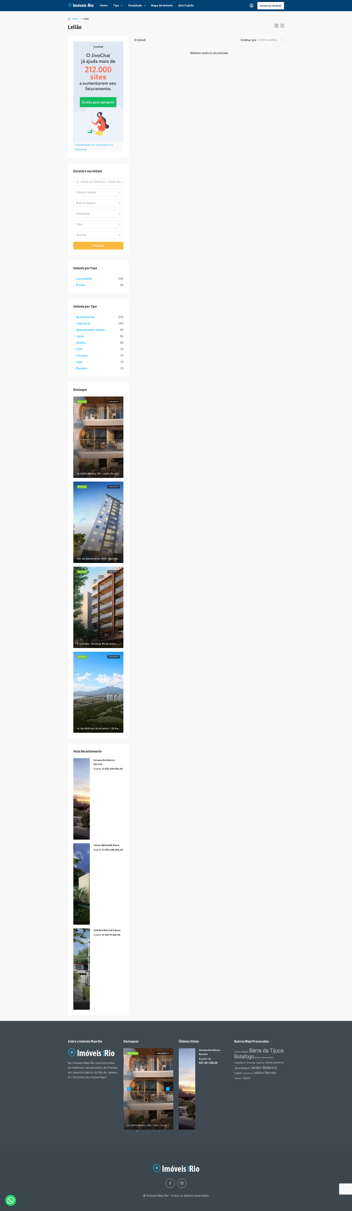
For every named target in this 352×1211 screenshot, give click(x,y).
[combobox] (270, 40)
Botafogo (244, 1057)
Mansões (81, 368)
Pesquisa (98, 245)
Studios (81, 343)
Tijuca (246, 1078)
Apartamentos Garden (90, 330)
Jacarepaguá (242, 1068)
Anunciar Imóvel (270, 6)
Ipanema (278, 1062)
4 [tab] (155, 1133)
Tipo (116, 5)
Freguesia (260, 1063)
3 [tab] (150, 1133)
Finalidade (135, 5)
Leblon (258, 1073)
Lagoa (238, 1072)
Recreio (270, 1073)
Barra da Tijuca (266, 1050)
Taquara (238, 1078)
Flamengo (250, 1063)
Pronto (80, 285)
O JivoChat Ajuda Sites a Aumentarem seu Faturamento (94, 147)
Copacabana (239, 1063)
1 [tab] (139, 1133)
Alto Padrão (186, 5)
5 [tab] (161, 1133)
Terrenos (81, 355)
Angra (237, 1052)
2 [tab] (144, 1133)
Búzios (258, 1057)
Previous (129, 1089)
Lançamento (84, 279)
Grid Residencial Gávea (107, 930)
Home (104, 5)
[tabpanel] (148, 1089)
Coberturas (83, 323)
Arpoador (244, 1052)
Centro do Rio (267, 1057)
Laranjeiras (247, 1073)
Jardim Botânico (263, 1067)
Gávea (269, 1062)
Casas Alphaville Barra (106, 845)
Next (168, 1089)
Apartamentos (85, 317)
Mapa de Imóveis (162, 5)
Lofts (79, 349)
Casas (80, 336)
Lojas (79, 362)
